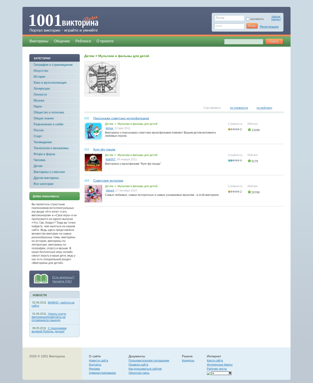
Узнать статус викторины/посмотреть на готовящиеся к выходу (49, 317)
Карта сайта (215, 360)
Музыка (39, 100)
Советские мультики (108, 180)
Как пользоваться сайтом (145, 368)
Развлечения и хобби (48, 124)
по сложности (239, 107)
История (39, 76)
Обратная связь (139, 373)
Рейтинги (83, 41)
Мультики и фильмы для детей (137, 124)
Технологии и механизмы (51, 148)
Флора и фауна (44, 154)
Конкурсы (188, 360)
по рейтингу (264, 107)
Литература (42, 88)
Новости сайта (98, 360)
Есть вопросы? (63, 277)
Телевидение (43, 142)
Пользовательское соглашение (149, 360)
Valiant (110, 190)
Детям (38, 166)
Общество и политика (49, 112)
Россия (39, 130)
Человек (39, 160)
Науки (38, 106)
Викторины (39, 41)
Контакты (95, 364)
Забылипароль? (276, 18)
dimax (109, 128)
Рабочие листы (217, 368)
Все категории (43, 184)
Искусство (41, 70)
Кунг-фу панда (104, 149)
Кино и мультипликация (50, 82)
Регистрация (269, 26)
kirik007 (110, 159)
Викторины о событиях (49, 172)
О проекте (105, 41)
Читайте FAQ (62, 281)
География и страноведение (53, 64)
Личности (40, 94)
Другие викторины (46, 178)
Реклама (94, 368)
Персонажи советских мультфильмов (121, 118)
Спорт (38, 136)
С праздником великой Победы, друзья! (49, 330)
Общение (62, 41)
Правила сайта (138, 364)
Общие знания (44, 118)
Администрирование (102, 373)
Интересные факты (220, 364)
